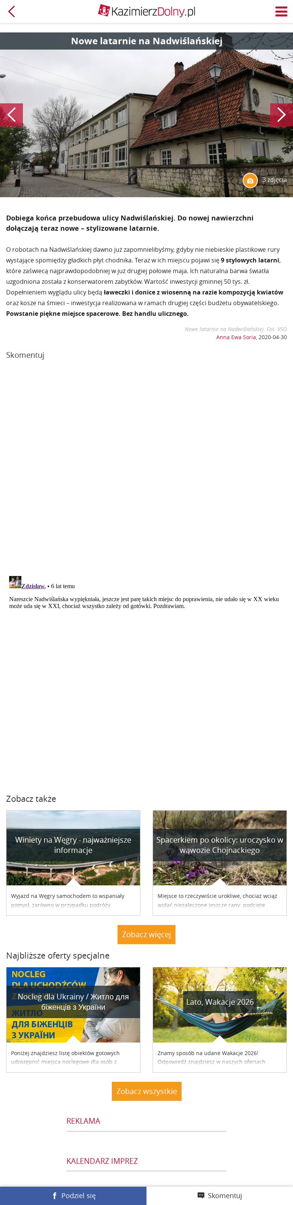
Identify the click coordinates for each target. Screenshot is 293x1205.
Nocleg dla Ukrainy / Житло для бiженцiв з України (73, 1001)
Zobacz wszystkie (146, 1091)
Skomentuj (225, 1195)
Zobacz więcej (146, 934)
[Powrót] (11, 11)
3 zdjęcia (274, 179)
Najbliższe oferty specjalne (57, 955)
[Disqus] (146, 470)
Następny (281, 114)
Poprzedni (11, 114)
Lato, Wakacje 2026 (220, 1002)
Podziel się (78, 1195)
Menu (281, 11)
